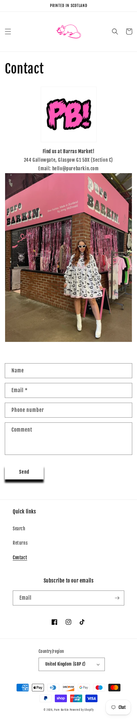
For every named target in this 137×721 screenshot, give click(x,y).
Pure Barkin (61, 709)
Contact (20, 557)
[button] (8, 32)
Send (24, 472)
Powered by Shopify (82, 709)
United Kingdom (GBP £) (65, 664)
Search (19, 528)
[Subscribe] (117, 597)
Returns (20, 543)
